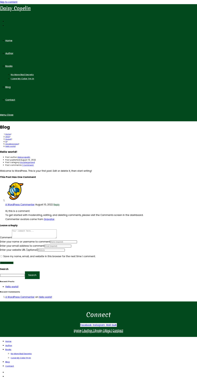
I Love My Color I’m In (21, 357)
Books (8, 349)
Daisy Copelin (15, 8)
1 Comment (28, 165)
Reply (56, 204)
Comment (6, 237)
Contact (9, 366)
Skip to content (8, 2)
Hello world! (10, 146)
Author (8, 345)
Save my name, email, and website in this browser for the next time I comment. (49, 256)
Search (4, 269)
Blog (7, 361)
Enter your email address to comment (22, 245)
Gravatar (49, 219)
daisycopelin (24, 157)
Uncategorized (27, 162)
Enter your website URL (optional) (19, 249)
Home (8, 341)
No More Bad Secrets (21, 353)
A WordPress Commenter (20, 204)
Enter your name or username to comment (25, 241)
